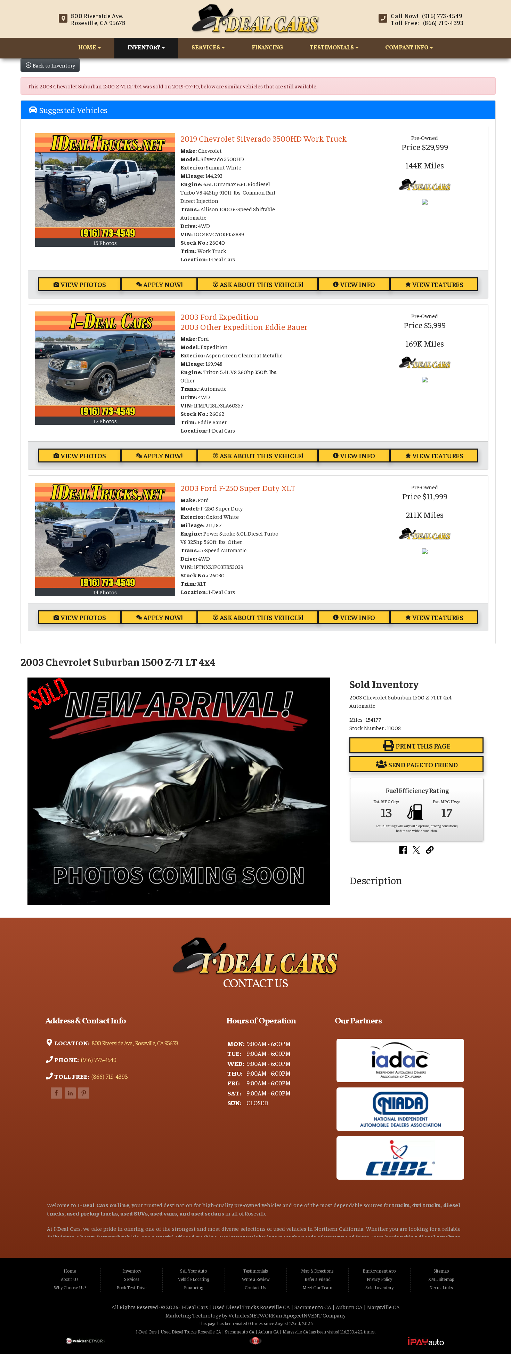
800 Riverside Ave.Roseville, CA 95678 (98, 19)
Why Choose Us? (70, 1287)
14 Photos (105, 591)
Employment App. (379, 1271)
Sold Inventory (379, 1287)
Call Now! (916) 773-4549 (426, 15)
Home (87, 48)
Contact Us (255, 1287)
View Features (437, 284)
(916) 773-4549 (98, 1059)
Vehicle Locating (193, 1279)
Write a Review (255, 1279)
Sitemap (441, 1271)
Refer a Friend (318, 1279)
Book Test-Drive (131, 1287)
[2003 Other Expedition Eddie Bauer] (105, 364)
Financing (267, 48)
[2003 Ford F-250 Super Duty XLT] (105, 535)
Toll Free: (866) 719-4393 (427, 22)
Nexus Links (441, 1287)
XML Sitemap (441, 1279)
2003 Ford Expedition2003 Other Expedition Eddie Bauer (244, 321)
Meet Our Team (317, 1287)
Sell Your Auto (193, 1271)
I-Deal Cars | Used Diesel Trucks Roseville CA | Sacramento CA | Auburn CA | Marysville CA (290, 1306)
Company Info (407, 48)
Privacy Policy (379, 1279)
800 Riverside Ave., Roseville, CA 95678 (134, 1043)
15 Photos (105, 242)
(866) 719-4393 (109, 1076)
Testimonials (332, 48)
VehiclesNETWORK (251, 1315)
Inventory (144, 48)
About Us (70, 1279)
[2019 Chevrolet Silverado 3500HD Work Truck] (105, 185)
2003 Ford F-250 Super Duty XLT (237, 487)
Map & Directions (317, 1271)
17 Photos (105, 420)
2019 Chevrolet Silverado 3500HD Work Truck (263, 138)
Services (206, 48)
